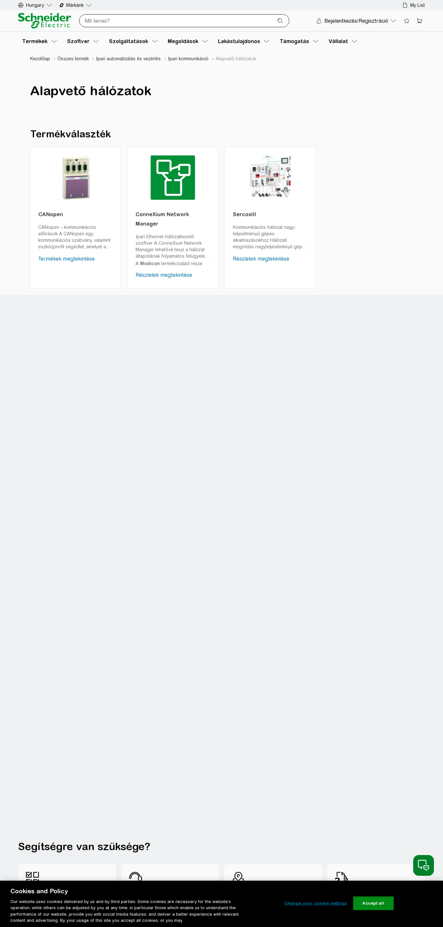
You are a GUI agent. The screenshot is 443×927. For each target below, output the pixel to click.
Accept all (373, 903)
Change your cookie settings (315, 903)
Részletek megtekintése (164, 275)
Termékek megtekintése (66, 259)
